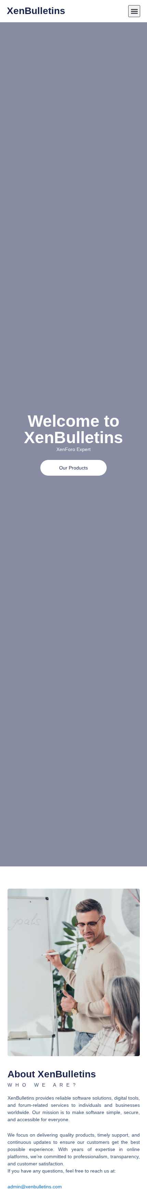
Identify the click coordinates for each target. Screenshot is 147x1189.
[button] (134, 11)
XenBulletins (36, 10)
